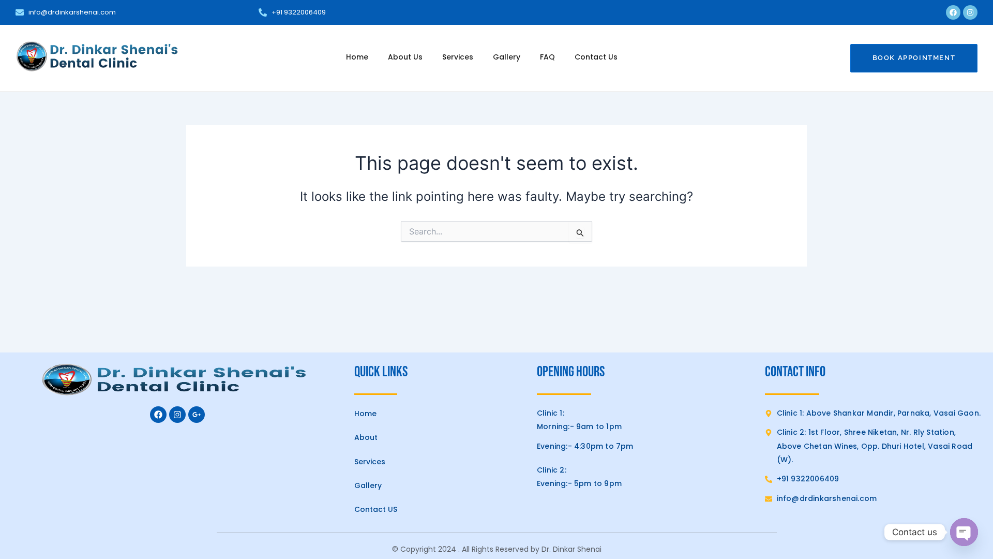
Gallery (506, 57)
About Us (405, 57)
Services (457, 57)
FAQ (547, 57)
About (366, 437)
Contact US (375, 509)
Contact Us (596, 57)
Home (357, 57)
